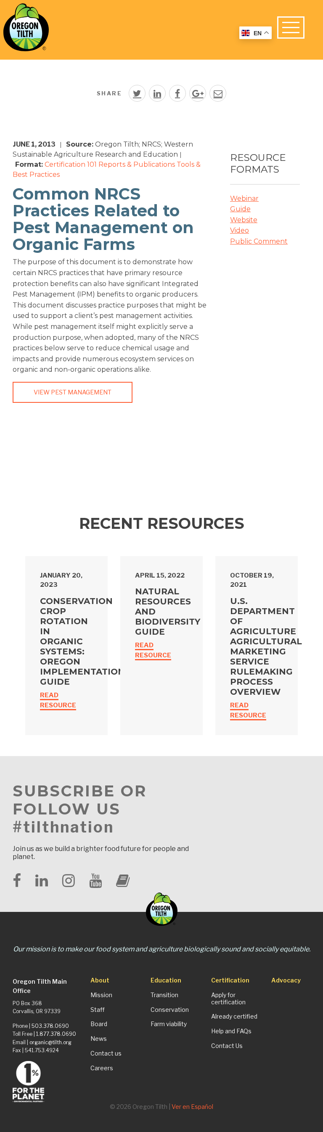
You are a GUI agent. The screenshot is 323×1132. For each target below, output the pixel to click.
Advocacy (286, 980)
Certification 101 (71, 164)
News (98, 1038)
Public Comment (259, 241)
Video (239, 230)
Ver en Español (192, 1106)
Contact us (106, 1053)
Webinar (244, 198)
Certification (230, 980)
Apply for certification (228, 999)
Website (243, 220)
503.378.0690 (50, 1026)
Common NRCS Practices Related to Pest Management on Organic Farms (103, 219)
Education (166, 980)
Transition (164, 995)
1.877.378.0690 (56, 1034)
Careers (101, 1068)
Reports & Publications (136, 164)
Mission (101, 995)
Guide (240, 209)
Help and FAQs (231, 1031)
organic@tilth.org (50, 1042)
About (99, 980)
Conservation (170, 1009)
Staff (97, 1009)
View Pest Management (72, 392)
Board (98, 1024)
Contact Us (227, 1046)
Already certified (234, 1016)
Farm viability (169, 1024)
